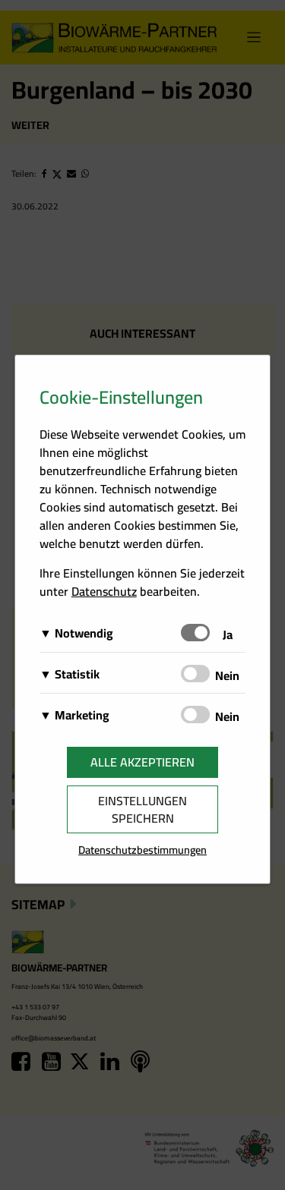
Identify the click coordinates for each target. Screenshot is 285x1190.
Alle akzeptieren (142, 762)
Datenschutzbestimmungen (142, 849)
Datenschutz (104, 591)
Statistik (77, 674)
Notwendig (84, 633)
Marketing (82, 715)
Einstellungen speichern (142, 809)
